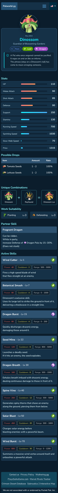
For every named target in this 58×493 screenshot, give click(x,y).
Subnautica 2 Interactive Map (41, 483)
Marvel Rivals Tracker (40, 479)
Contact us (14, 474)
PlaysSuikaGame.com (18, 479)
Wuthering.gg (42, 474)
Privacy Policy (27, 474)
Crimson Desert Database (14, 483)
